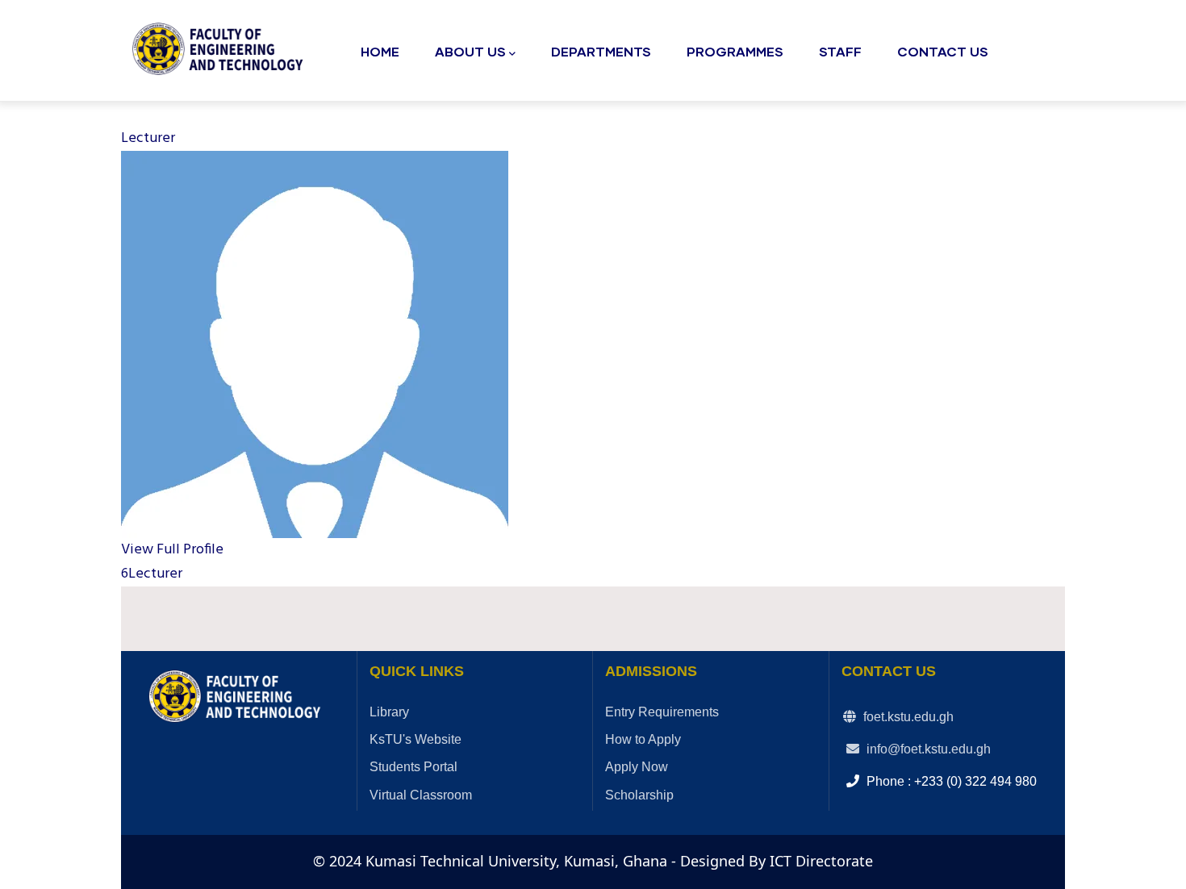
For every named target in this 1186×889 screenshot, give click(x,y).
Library (389, 712)
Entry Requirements (662, 712)
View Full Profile (172, 549)
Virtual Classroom (421, 795)
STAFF (840, 51)
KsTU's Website (415, 739)
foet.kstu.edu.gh (907, 717)
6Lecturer (151, 574)
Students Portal (413, 767)
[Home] (222, 46)
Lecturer (148, 138)
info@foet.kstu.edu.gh (927, 749)
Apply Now (636, 767)
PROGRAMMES (735, 51)
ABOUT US (470, 51)
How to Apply (643, 739)
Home (380, 51)
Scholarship (639, 795)
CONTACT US (942, 51)
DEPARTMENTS (601, 51)
